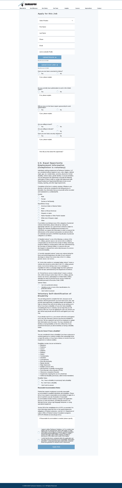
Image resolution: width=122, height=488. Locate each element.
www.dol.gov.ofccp (55, 414)
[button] (49, 57)
